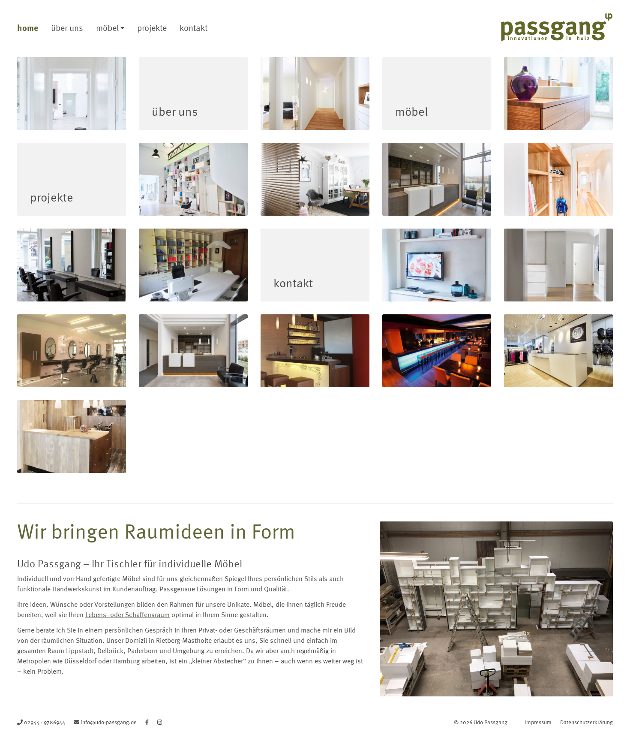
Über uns (67, 28)
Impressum (538, 722)
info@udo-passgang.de (109, 722)
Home (27, 28)
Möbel (107, 28)
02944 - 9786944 (44, 722)
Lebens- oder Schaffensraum (127, 614)
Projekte (152, 28)
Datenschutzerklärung (586, 722)
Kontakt (193, 28)
